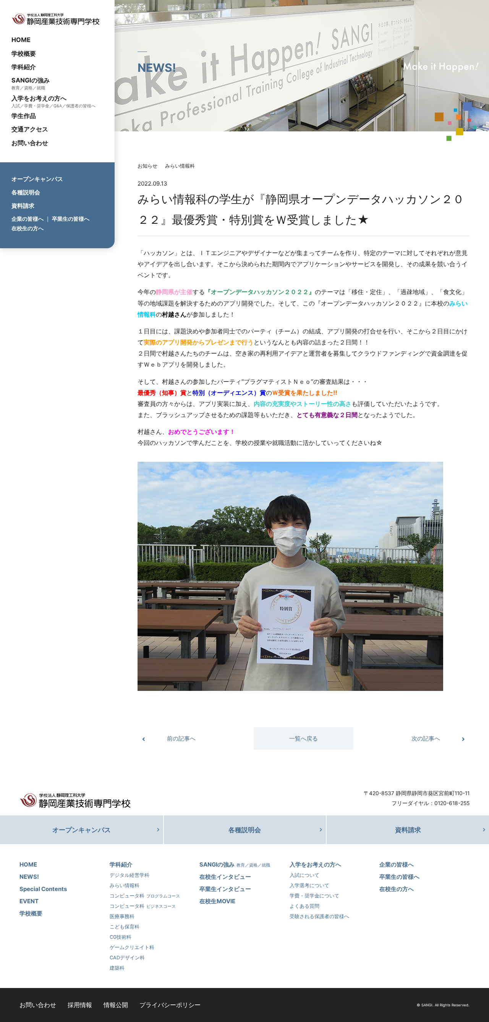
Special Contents (43, 889)
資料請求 (22, 205)
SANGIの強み (30, 80)
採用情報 (80, 1005)
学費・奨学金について (314, 896)
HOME (21, 40)
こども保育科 (124, 927)
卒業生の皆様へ (70, 218)
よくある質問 (304, 906)
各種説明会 (25, 192)
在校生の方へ (27, 228)
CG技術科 (120, 937)
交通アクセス (29, 129)
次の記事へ (425, 738)
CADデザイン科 (127, 958)
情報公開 (116, 1005)
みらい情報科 (180, 166)
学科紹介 (23, 66)
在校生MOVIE (217, 901)
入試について (304, 875)
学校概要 (23, 53)
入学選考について (309, 885)
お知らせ (147, 166)
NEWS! (29, 876)
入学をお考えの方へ (38, 98)
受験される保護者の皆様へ (319, 916)
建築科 (117, 968)
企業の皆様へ (27, 218)
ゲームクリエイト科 (132, 947)
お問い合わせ (29, 142)
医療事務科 (122, 916)
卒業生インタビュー (225, 889)
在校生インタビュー (225, 876)
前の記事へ (181, 738)
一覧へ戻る (303, 738)
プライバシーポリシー (170, 1005)
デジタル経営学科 (129, 875)
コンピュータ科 (145, 896)
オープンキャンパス (37, 179)
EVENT (29, 901)
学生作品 (23, 116)
